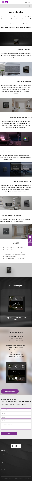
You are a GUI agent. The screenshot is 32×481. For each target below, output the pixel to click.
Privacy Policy (28, 478)
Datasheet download (9, 391)
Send (8, 433)
